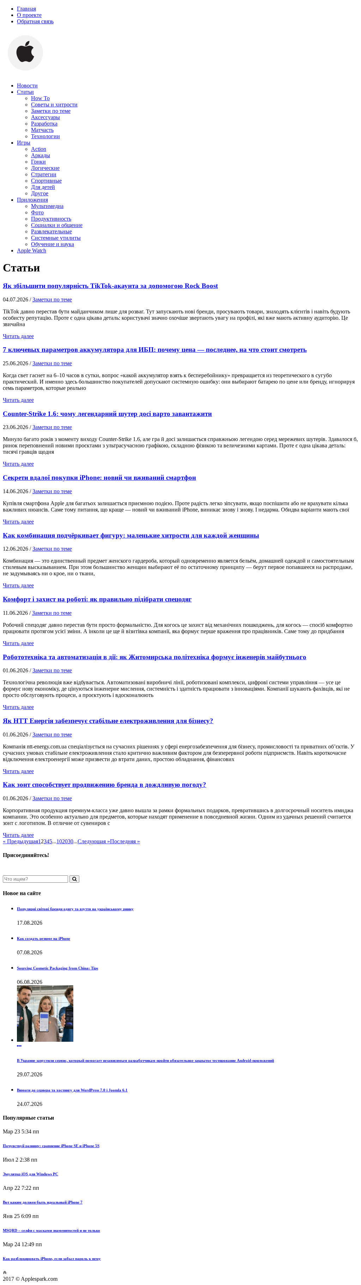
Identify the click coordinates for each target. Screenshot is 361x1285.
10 (59, 841)
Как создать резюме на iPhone (43, 938)
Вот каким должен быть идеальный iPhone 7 (42, 1202)
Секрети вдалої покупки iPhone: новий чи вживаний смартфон (99, 477)
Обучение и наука (52, 244)
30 (70, 841)
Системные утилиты (56, 238)
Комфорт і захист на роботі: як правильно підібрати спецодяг (97, 599)
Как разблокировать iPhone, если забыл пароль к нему (52, 1258)
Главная (26, 9)
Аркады (40, 155)
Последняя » (125, 841)
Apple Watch (31, 250)
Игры (23, 143)
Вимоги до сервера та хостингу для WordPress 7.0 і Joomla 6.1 (72, 1090)
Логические (45, 168)
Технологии (45, 136)
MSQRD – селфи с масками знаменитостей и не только (51, 1230)
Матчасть (42, 130)
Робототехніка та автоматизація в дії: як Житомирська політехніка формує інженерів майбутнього (154, 657)
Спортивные (46, 181)
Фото (37, 212)
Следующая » (94, 841)
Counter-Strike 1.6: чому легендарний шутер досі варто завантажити (107, 413)
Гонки (38, 162)
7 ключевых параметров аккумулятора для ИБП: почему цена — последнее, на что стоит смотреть (155, 349)
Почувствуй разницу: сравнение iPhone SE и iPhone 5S (51, 1146)
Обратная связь (35, 21)
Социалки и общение (56, 225)
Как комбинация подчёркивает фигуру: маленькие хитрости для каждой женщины (131, 535)
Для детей (43, 187)
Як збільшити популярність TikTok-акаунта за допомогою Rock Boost (110, 285)
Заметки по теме (51, 111)
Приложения (32, 200)
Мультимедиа (47, 206)
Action (38, 149)
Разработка (44, 124)
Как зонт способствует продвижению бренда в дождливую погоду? (104, 784)
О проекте (29, 15)
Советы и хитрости (54, 105)
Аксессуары (45, 117)
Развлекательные (51, 231)
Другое (39, 193)
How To (40, 98)
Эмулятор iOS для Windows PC (30, 1174)
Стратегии (43, 174)
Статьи (25, 92)
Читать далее (18, 336)
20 (65, 841)
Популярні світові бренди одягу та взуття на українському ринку (75, 909)
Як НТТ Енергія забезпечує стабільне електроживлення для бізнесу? (108, 720)
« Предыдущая (20, 841)
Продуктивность (51, 219)
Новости (27, 85)
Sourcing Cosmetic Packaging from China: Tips (57, 968)
